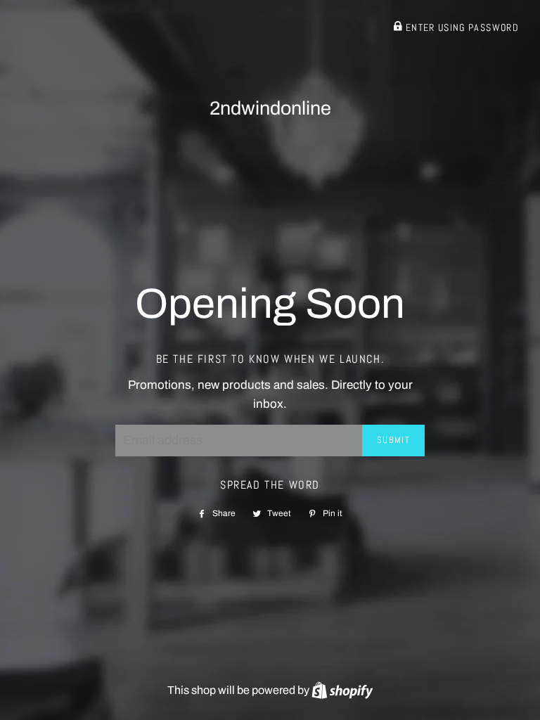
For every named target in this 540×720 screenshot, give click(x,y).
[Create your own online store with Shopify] (342, 690)
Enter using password (460, 28)
